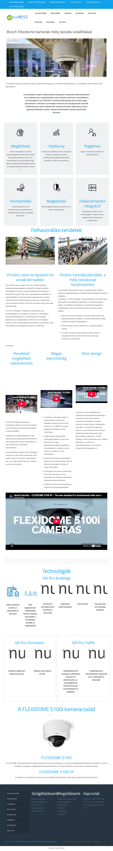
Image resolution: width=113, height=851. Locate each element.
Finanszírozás (62, 805)
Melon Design (52, 841)
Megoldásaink (12, 799)
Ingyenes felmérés (64, 802)
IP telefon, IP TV (37, 805)
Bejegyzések (11, 814)
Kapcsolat (10, 830)
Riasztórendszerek (38, 811)
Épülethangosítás (38, 808)
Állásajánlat (11, 825)
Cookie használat (84, 841)
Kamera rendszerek (38, 799)
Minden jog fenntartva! (28, 841)
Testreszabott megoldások (67, 799)
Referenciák (11, 809)
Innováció (60, 808)
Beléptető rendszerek (39, 802)
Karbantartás (62, 811)
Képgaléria (11, 820)
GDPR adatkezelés (69, 841)
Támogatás (11, 804)
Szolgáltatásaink (13, 793)
